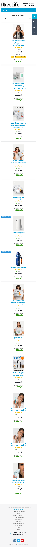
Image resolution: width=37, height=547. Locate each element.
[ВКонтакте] (14, 540)
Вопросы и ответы (18, 523)
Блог (18, 529)
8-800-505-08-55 (29, 5)
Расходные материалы (18, 511)
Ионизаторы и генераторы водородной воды (18, 507)
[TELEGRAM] (18, 540)
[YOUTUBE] (22, 540)
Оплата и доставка (18, 515)
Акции (18, 513)
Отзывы (18, 527)
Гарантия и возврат (18, 517)
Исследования (18, 525)
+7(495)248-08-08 (28, 3)
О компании (18, 519)
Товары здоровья (18, 509)
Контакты (18, 521)
